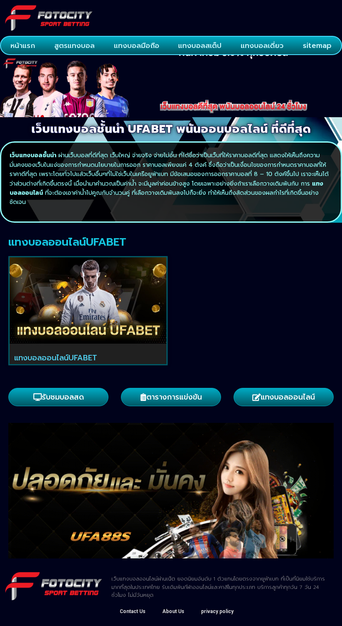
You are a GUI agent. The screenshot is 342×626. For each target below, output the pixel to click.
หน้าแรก (22, 45)
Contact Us (133, 611)
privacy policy (217, 611)
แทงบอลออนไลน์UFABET (55, 358)
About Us (173, 611)
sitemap (317, 45)
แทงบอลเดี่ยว (262, 45)
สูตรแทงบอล (74, 45)
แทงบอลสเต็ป (199, 45)
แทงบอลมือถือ (136, 45)
